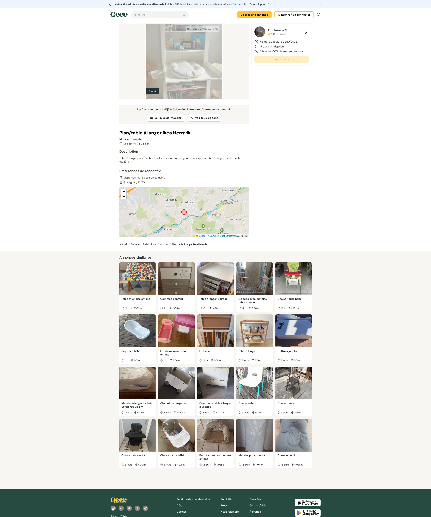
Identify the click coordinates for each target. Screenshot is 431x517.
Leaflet (202, 235)
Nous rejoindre (230, 511)
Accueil (123, 244)
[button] (123, 191)
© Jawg (212, 235)
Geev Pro (255, 499)
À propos (255, 511)
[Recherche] (184, 14)
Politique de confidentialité (193, 499)
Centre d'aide (258, 505)
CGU (180, 505)
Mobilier (164, 244)
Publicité (226, 499)
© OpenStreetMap (227, 235)
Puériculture (150, 244)
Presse (225, 505)
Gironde (135, 244)
